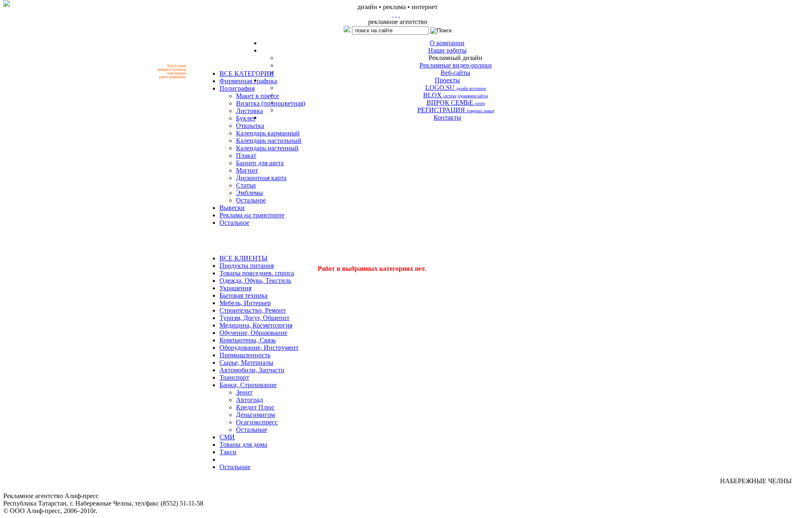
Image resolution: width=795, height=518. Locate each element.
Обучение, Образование (253, 332)
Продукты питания (246, 265)
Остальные (251, 429)
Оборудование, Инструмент (259, 347)
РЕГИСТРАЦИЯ (455, 109)
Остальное (251, 200)
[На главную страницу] (392, 14)
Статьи (246, 185)
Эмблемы (249, 192)
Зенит (244, 392)
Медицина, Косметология (255, 325)
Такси (227, 451)
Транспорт (234, 377)
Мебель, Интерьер (245, 302)
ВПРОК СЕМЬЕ (455, 102)
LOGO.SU (455, 87)
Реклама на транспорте (251, 215)
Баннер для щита (260, 162)
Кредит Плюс (255, 407)
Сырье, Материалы (246, 362)
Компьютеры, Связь (247, 340)
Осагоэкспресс (257, 422)
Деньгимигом (255, 414)
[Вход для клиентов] (399, 14)
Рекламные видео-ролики (455, 65)
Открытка (250, 125)
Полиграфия (237, 88)
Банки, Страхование (248, 384)
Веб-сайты (455, 72)
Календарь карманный (268, 133)
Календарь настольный (268, 140)
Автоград (249, 399)
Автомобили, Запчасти (251, 369)
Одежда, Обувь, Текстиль (255, 280)
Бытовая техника (243, 295)
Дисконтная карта (261, 177)
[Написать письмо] (396, 14)
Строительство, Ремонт (252, 310)
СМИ (227, 437)
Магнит (247, 170)
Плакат (246, 155)
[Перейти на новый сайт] (6, 3)
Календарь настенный (267, 148)
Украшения (235, 288)
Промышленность (244, 355)
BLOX (455, 95)
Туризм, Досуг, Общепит (254, 317)
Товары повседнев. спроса (256, 273)
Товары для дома (243, 444)
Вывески (232, 207)
